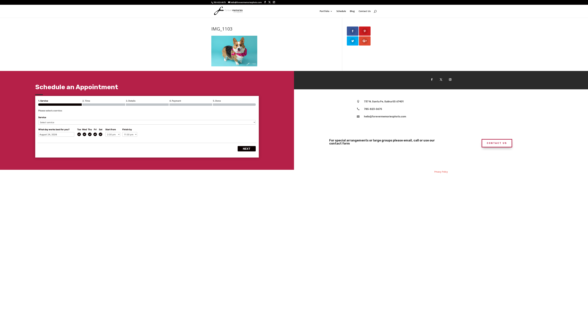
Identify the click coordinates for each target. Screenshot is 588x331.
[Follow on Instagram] (450, 79)
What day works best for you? (54, 129)
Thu (90, 129)
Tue (79, 129)
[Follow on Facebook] (432, 79)
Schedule (341, 11)
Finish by (127, 129)
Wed (84, 129)
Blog (352, 11)
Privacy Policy (441, 171)
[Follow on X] (441, 79)
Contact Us (365, 11)
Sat (100, 129)
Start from (110, 129)
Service (42, 117)
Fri (95, 129)
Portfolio (324, 11)
